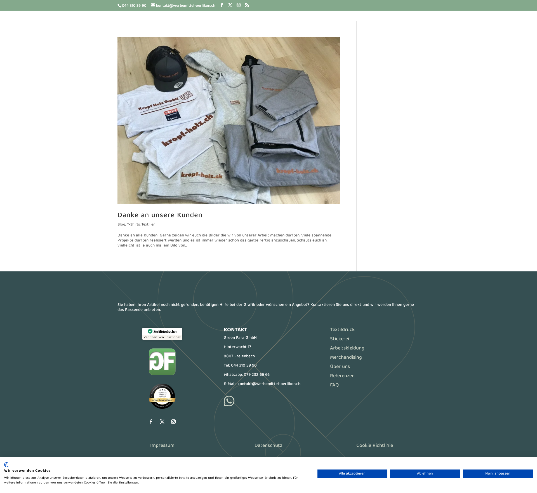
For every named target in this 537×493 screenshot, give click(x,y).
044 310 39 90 (244, 365)
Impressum (162, 446)
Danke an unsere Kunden (159, 215)
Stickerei (339, 339)
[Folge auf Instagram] (173, 421)
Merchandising (346, 357)
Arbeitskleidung (347, 348)
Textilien (149, 224)
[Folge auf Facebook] (151, 421)
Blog (121, 224)
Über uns (340, 367)
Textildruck (342, 330)
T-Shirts (133, 224)
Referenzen (342, 376)
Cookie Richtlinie (374, 446)
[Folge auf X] (162, 421)
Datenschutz (268, 446)
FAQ (334, 385)
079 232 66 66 (257, 375)
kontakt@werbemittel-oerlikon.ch (268, 384)
